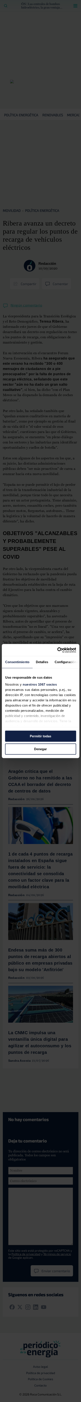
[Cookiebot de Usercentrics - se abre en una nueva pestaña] (57, 650)
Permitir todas (40, 736)
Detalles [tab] (42, 662)
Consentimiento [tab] (17, 662)
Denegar (40, 749)
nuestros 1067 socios (40, 684)
